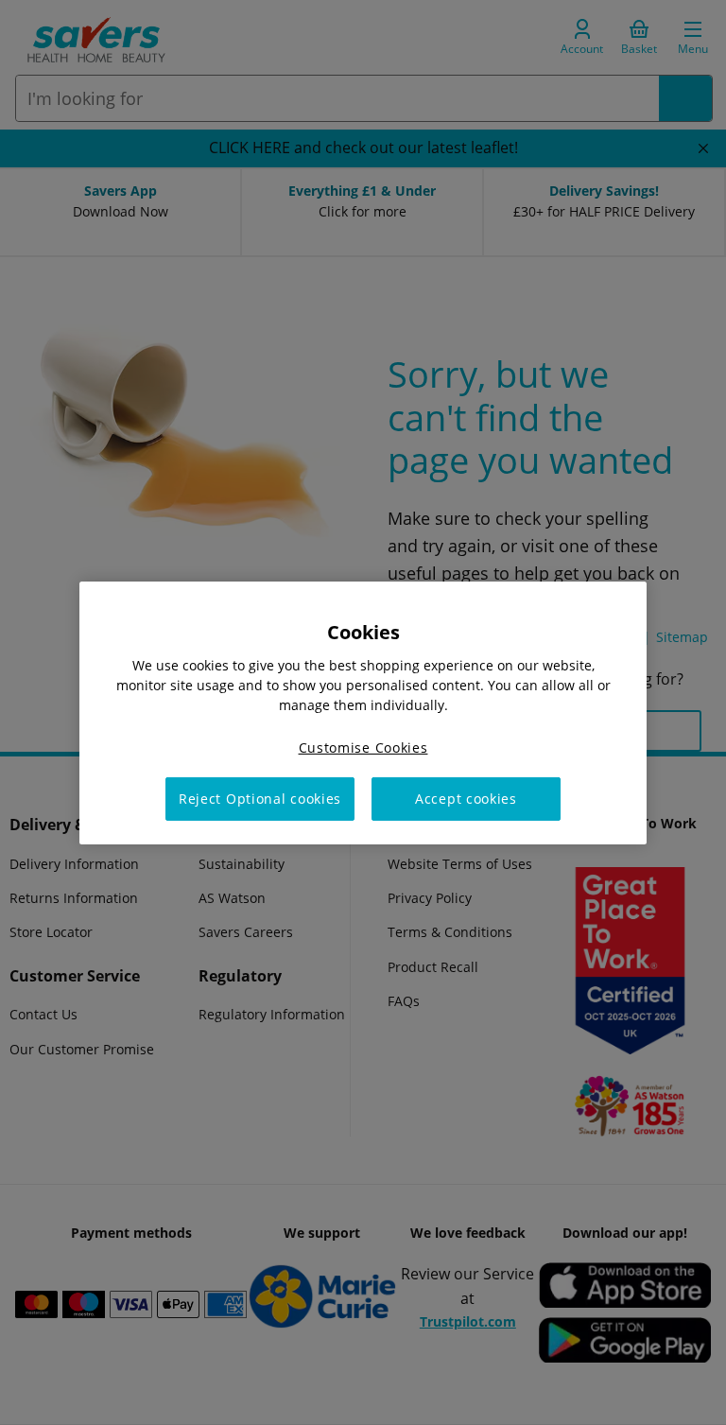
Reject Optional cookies (260, 799)
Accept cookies (466, 799)
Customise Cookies (363, 747)
